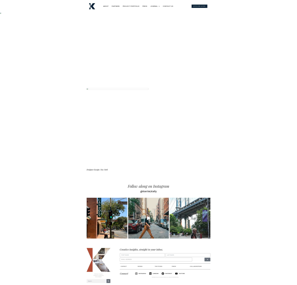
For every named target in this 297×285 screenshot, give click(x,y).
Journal (154, 6)
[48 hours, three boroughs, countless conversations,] (190, 218)
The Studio (158, 266)
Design (140, 266)
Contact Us (168, 6)
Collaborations (196, 266)
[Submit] (207, 259)
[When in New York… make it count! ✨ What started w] (148, 218)
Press (145, 6)
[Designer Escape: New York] (117, 127)
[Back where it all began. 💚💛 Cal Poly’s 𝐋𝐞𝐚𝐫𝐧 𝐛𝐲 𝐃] (107, 218)
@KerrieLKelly (148, 191)
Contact (124, 266)
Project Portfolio (131, 6)
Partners (116, 6)
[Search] (108, 281)
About (106, 6)
